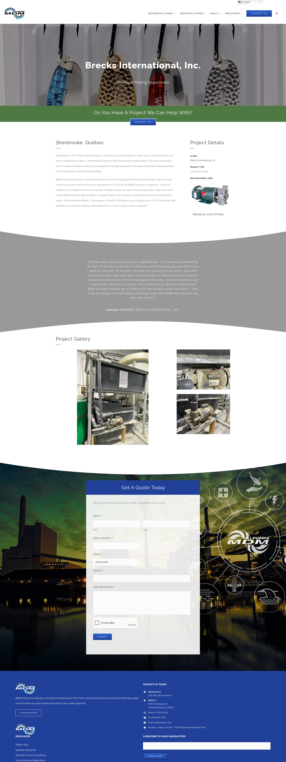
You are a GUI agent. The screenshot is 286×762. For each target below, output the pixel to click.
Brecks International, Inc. (203, 160)
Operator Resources (25, 750)
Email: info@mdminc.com (159, 722)
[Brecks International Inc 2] (203, 350)
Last (145, 530)
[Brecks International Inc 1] (203, 395)
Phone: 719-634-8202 (158, 712)
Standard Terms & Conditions (30, 755)
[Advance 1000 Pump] (210, 194)
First (95, 530)
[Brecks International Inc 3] (113, 350)
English (246, 2)
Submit (102, 636)
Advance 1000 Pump (208, 214)
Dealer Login (21, 744)
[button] (277, 13)
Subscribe (155, 756)
